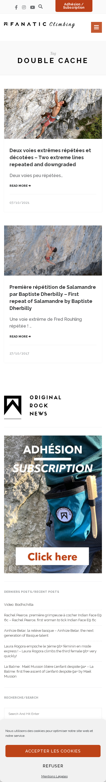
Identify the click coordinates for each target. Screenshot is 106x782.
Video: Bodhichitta (18, 605)
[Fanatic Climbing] (39, 25)
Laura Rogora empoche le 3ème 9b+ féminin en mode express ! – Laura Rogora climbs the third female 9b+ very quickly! (50, 651)
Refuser (53, 766)
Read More (19, 185)
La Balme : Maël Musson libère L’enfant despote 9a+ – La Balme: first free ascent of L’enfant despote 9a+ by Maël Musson (48, 671)
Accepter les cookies (53, 751)
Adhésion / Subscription (74, 5)
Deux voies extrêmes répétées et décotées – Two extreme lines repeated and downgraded (50, 157)
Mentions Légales (54, 776)
